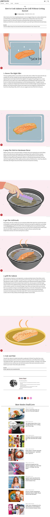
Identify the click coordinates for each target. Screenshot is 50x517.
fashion (2, 3)
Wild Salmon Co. (10, 225)
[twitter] (25, 398)
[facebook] (22, 398)
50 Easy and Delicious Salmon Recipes (11, 369)
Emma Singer (22, 378)
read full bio (21, 388)
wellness (17, 3)
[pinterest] (1, 68)
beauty (7, 3)
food (12, 3)
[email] (31, 398)
